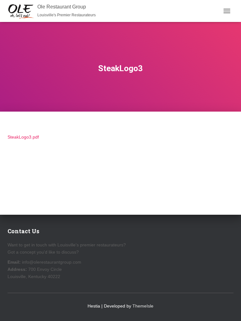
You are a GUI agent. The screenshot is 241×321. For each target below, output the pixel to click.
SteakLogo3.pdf (23, 136)
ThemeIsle (142, 305)
